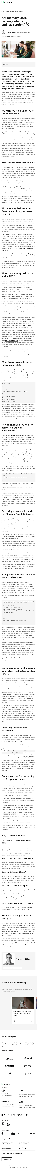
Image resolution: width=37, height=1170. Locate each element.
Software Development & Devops (15, 11)
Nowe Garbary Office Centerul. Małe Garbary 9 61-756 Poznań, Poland (8, 1144)
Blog (3, 11)
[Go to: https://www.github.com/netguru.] (22, 1148)
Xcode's (7, 437)
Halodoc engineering (11, 340)
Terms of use (19, 1165)
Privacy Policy (7, 1165)
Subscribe (6, 1159)
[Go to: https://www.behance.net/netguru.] (20, 1148)
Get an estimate (30, 945)
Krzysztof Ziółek (12, 32)
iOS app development (8, 945)
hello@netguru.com (6, 1148)
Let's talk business (7, 1050)
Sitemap (31, 1165)
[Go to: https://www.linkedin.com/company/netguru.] (25, 1148)
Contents (5, 64)
